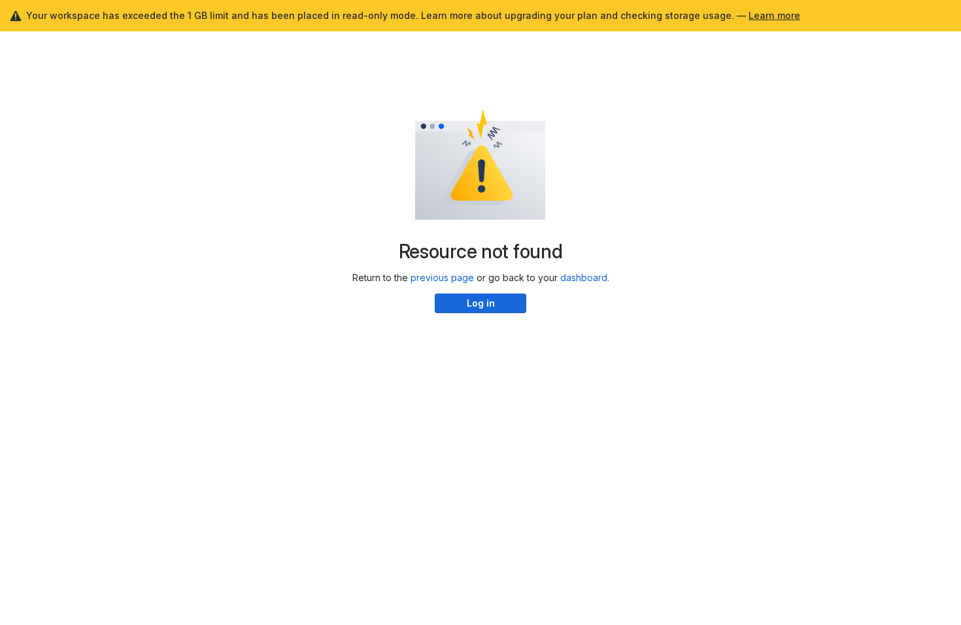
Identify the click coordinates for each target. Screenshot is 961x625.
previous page (442, 277)
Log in (481, 303)
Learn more (774, 15)
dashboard (583, 277)
